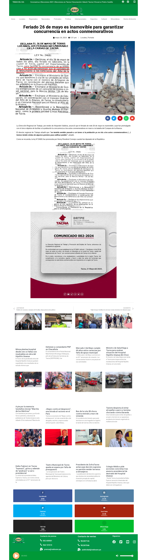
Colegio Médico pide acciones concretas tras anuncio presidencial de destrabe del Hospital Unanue (117, 471)
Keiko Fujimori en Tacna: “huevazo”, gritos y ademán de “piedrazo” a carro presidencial (28, 469)
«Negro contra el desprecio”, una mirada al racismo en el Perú (58, 411)
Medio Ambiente (129, 19)
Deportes (93, 19)
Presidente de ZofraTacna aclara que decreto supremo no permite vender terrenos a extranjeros (88, 468)
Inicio (13, 19)
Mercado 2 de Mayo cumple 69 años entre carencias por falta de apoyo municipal (88, 350)
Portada (91, 38)
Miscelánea (115, 19)
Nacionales (45, 19)
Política (68, 19)
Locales (22, 19)
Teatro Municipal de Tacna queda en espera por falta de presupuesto (58, 467)
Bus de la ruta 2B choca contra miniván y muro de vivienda (87, 413)
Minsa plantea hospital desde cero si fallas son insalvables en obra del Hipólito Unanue (26, 352)
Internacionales (80, 19)
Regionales (33, 19)
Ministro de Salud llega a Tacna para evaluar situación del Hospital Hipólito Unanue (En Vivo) (117, 351)
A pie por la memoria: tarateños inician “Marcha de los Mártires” (27, 408)
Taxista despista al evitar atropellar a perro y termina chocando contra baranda (118, 410)
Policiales (57, 19)
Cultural (104, 19)
